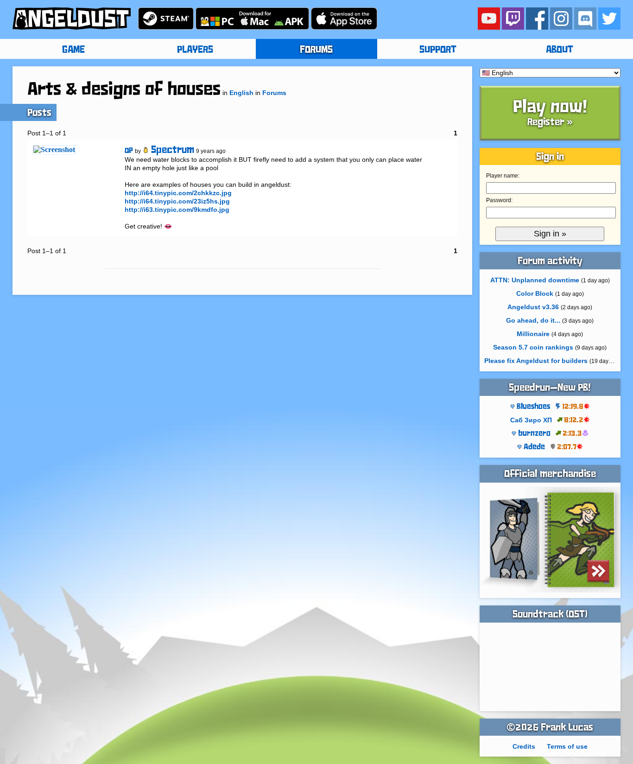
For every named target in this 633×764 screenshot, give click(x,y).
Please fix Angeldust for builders (536, 360)
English (241, 92)
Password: (499, 200)
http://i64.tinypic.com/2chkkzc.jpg (178, 193)
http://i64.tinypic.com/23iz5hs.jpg (177, 201)
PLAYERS (195, 50)
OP (129, 151)
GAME (73, 50)
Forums (274, 92)
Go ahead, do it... (533, 320)
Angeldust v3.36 (533, 307)
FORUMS (316, 50)
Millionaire (533, 333)
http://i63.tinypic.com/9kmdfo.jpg (177, 209)
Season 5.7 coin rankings (533, 347)
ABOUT (559, 50)
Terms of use (567, 746)
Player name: (502, 175)
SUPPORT (437, 50)
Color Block (534, 293)
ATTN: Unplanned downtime (534, 280)
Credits (524, 746)
